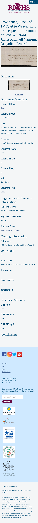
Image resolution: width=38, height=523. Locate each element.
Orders (3, 108)
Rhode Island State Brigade (10, 230)
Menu (34, 2)
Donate (4, 363)
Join (3, 366)
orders (3, 192)
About (4, 369)
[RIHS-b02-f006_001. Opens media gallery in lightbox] (19, 85)
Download (19, 94)
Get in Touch (6, 372)
